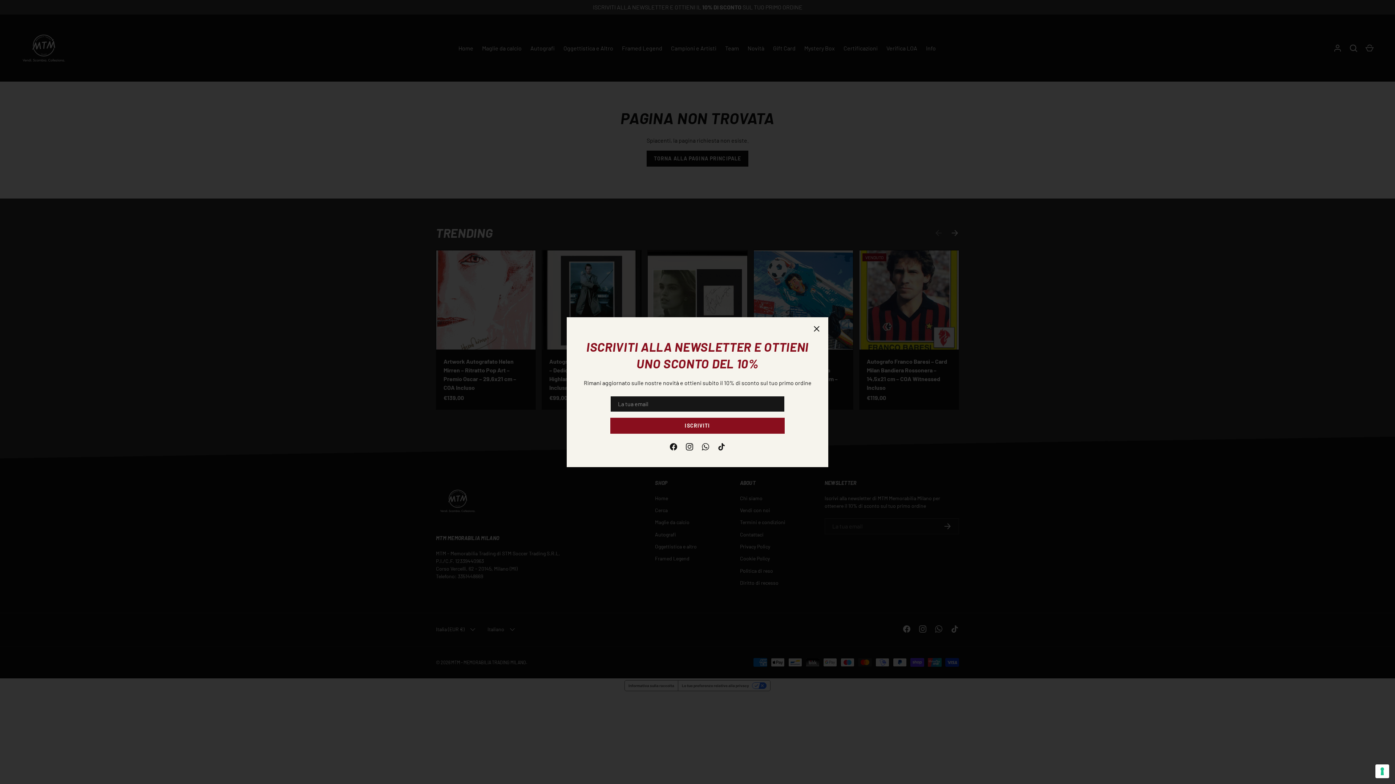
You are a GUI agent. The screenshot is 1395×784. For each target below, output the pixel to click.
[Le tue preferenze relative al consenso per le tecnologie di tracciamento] (1382, 771)
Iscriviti (697, 425)
